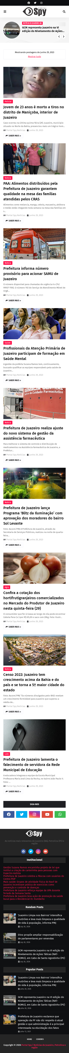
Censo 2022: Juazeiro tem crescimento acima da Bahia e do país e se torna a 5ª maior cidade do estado (33, 682)
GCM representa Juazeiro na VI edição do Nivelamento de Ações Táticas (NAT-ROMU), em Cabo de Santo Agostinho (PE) (42, 29)
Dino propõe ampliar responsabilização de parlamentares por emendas (40, 936)
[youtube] (47, 814)
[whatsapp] (60, 814)
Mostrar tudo (34, 56)
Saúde (8, 343)
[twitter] (35, 3)
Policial (8, 101)
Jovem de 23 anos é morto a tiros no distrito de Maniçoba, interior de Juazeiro (33, 112)
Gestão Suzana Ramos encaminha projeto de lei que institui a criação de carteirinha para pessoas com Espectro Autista (31, 870)
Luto (7, 754)
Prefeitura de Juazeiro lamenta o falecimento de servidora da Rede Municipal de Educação (31, 764)
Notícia (8, 178)
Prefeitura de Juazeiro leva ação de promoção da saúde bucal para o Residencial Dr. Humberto (33, 897)
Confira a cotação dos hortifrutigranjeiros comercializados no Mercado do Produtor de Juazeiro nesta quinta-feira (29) (33, 600)
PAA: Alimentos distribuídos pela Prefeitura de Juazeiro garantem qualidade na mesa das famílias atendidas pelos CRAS (30, 191)
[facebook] (29, 3)
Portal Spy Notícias (15, 130)
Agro (7, 587)
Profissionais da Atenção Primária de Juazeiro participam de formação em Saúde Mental (34, 353)
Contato (40, 1039)
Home (29, 1039)
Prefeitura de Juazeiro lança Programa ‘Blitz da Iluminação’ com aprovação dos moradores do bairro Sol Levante (33, 516)
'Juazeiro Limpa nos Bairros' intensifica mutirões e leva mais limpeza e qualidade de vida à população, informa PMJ (41, 919)
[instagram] (41, 3)
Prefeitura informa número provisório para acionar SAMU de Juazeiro (30, 273)
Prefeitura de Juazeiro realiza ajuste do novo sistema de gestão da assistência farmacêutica (33, 433)
